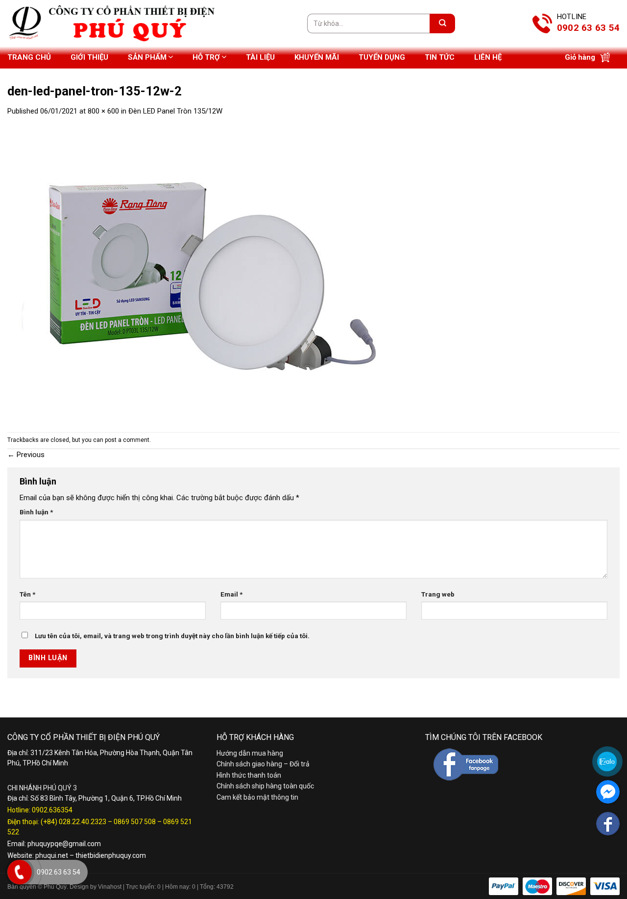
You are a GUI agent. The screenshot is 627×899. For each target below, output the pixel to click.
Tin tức (440, 57)
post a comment (127, 440)
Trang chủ (29, 57)
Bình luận (36, 512)
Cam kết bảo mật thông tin (257, 797)
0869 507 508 (135, 822)
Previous (26, 454)
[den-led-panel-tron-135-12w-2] (203, 274)
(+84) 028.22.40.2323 (73, 822)
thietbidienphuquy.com (110, 855)
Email (231, 594)
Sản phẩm (147, 57)
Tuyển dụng (382, 57)
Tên (27, 594)
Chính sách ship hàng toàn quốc (265, 786)
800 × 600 (103, 111)
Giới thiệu (89, 57)
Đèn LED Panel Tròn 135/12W (175, 111)
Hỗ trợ (206, 57)
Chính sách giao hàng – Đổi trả (263, 764)
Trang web (438, 594)
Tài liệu (260, 57)
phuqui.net (51, 855)
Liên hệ (488, 57)
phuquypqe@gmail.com (64, 844)
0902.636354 (52, 810)
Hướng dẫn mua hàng (250, 753)
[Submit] (442, 23)
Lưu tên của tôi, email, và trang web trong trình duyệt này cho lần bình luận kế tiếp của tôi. (172, 636)
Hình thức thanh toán (249, 775)
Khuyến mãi (316, 57)
